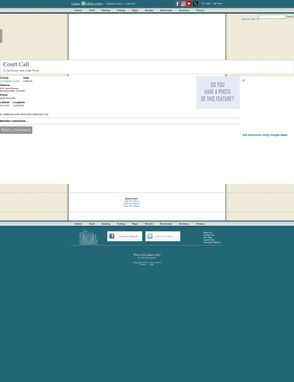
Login (207, 3)
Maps (135, 10)
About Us (207, 232)
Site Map (207, 237)
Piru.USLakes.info (147, 255)
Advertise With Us (250, 19)
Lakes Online (155, 262)
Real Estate (166, 10)
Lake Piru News (131, 201)
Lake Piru (130, 3)
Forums (200, 10)
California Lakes (114, 3)
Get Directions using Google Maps (265, 134)
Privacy (142, 264)
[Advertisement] (63, 36)
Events (78, 10)
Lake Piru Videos (131, 206)
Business (184, 10)
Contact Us (208, 235)
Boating (106, 10)
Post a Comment (16, 130)
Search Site (209, 240)
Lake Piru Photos (131, 203)
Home (219, 3)
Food (92, 10)
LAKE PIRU (145, 258)
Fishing (121, 10)
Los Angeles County (9, 81)
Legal (152, 264)
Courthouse (11, 70)
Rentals (149, 10)
